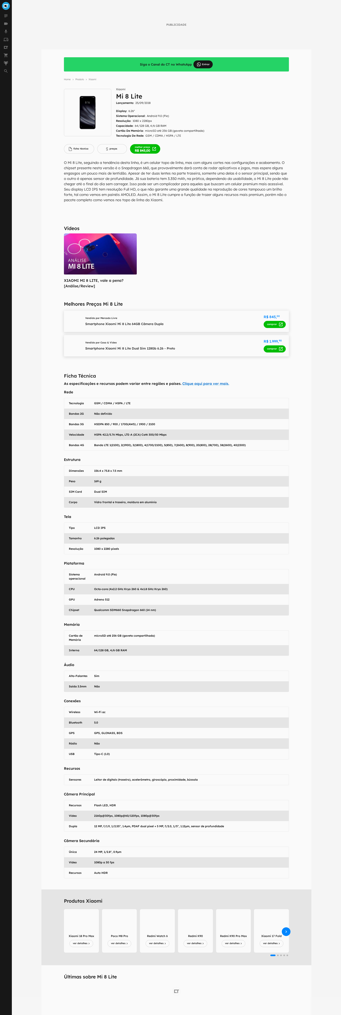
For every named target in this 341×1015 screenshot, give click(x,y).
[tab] (79, 149)
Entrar (206, 64)
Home (67, 79)
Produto (79, 79)
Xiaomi (92, 79)
